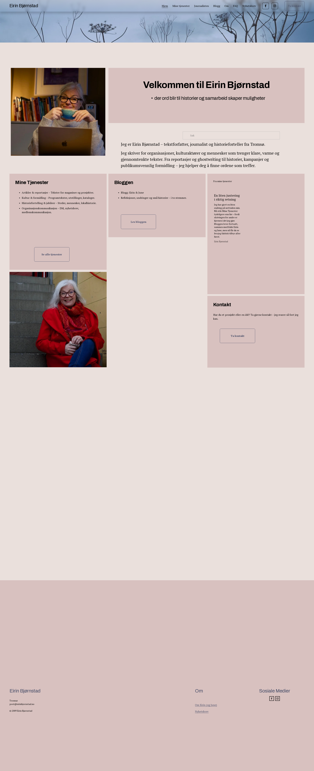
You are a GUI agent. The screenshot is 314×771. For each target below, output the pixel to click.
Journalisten (201, 6)
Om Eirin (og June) (206, 705)
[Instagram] (274, 6)
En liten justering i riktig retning (227, 197)
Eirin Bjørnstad (23, 5)
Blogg (216, 6)
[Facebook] (265, 6)
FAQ (235, 6)
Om (226, 6)
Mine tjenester (181, 6)
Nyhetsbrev (249, 6)
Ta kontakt (294, 6)
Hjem (165, 6)
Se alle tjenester (52, 254)
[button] (293, 181)
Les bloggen (138, 222)
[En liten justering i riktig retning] (227, 188)
